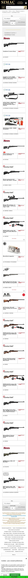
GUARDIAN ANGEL (7, 549)
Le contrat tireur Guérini (9, 551)
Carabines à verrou (6, 12)
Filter (14, 577)
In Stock (6, 22)
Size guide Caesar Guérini (22, 547)
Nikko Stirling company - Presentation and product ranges (14, 533)
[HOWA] (7, 39)
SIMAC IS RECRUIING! (19, 544)
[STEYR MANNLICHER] (5, 245)
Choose (5, 575)
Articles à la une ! (21, 549)
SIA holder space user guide (9, 544)
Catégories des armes (19, 551)
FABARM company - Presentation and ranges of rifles (14, 542)
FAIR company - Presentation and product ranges (14, 538)
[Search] (25, 7)
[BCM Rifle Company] (7, 65)
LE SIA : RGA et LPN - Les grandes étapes (9, 547)
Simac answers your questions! (14, 529)
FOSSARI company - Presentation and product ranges (14, 531)
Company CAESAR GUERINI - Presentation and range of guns (14, 535)
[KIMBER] (6, 270)
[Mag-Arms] (6, 475)
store (14, 11)
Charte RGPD (14, 549)
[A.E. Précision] (7, 296)
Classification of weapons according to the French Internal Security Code (14, 516)
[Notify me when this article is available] (24, 239)
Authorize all (15, 575)
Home (10, 11)
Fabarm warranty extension (14, 540)
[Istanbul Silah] (8, 167)
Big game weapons (20, 11)
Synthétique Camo (16, 12)
